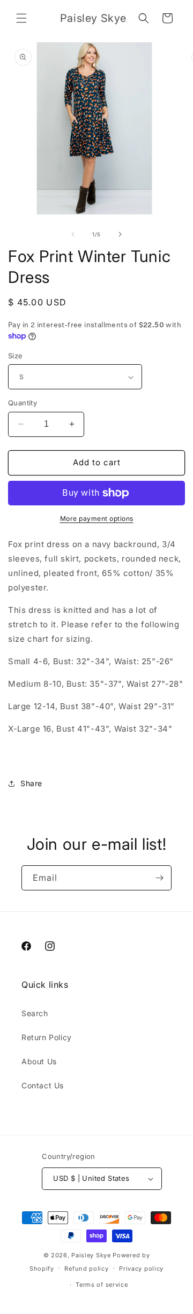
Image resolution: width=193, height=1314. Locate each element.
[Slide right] (120, 234)
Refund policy (86, 1268)
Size (15, 355)
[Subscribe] (159, 877)
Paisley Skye (90, 1255)
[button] (21, 18)
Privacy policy (141, 1268)
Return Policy (46, 1037)
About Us (39, 1061)
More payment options (96, 518)
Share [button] (31, 783)
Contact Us (42, 1085)
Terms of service (102, 1284)
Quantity (22, 402)
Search (34, 1013)
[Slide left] (73, 234)
